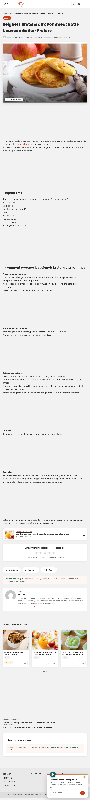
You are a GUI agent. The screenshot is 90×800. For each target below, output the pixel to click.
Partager (50, 570)
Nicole (17, 37)
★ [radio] (36, 553)
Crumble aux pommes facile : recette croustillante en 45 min (14, 654)
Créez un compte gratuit (15, 579)
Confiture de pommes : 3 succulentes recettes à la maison (44, 654)
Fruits (12, 13)
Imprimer (32, 570)
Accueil (5, 13)
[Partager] (25, 662)
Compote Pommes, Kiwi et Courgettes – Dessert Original (73, 654)
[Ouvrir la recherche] (79, 4)
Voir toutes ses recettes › (28, 607)
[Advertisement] (45, 121)
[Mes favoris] (73, 4)
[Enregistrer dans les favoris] (19, 662)
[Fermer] (84, 777)
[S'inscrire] (82, 793)
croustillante (24, 144)
